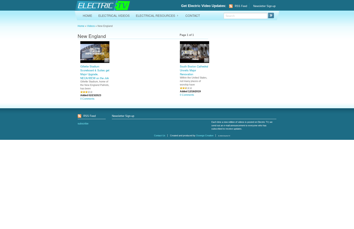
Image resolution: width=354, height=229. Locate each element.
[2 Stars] (84, 92)
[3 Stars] (86, 92)
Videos (91, 26)
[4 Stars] (89, 92)
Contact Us (159, 135)
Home (81, 26)
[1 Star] (81, 92)
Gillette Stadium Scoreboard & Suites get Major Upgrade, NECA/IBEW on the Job (94, 72)
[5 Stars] (91, 92)
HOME (87, 15)
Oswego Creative (204, 135)
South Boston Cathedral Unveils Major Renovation (194, 70)
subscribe (83, 123)
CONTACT (192, 15)
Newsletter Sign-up (264, 6)
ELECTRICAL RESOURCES (155, 15)
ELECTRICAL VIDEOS (114, 15)
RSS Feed (241, 6)
